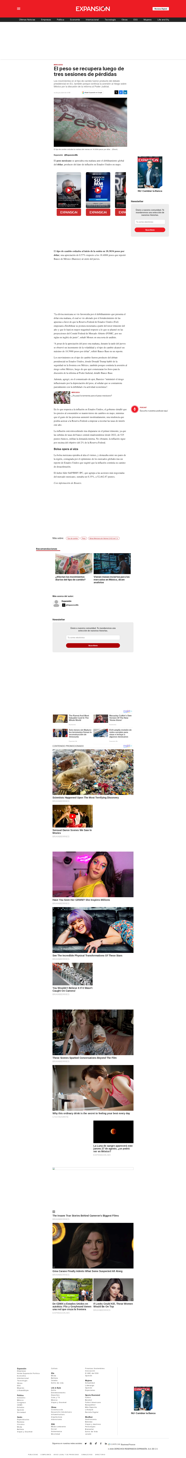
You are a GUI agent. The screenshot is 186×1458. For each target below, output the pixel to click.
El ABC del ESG (92, 1373)
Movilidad (55, 1434)
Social (54, 1429)
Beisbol (88, 1400)
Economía (75, 19)
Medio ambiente (58, 1427)
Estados (20, 1407)
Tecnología (110, 19)
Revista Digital (160, 8)
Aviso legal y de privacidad (66, 1454)
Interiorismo (56, 1419)
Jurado (88, 1434)
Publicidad (33, 1454)
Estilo (53, 1390)
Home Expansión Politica (28, 1373)
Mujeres (148, 19)
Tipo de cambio (72, 538)
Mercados (58, 65)
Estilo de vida (57, 1383)
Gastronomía (91, 1419)
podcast (143, 407)
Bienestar (89, 1429)
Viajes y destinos (93, 1424)
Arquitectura (56, 1417)
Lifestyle (89, 1410)
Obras (124, 19)
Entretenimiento (58, 1393)
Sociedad (21, 1412)
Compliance (45, 1454)
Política (60, 19)
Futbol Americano (93, 1402)
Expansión (66, 601)
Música (54, 1400)
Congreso (21, 1402)
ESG (135, 19)
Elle (52, 1373)
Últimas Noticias (27, 19)
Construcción (57, 1410)
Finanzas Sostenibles (95, 1368)
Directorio (100, 1454)
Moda (19, 1427)
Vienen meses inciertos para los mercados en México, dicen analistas (112, 579)
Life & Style (56, 1388)
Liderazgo (89, 1385)
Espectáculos (23, 1419)
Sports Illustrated (92, 1395)
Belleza (20, 1429)
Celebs (54, 1380)
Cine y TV (55, 1397)
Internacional (92, 19)
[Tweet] (116, 92)
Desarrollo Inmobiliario (61, 1412)
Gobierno (21, 1398)
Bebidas (89, 1422)
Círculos (21, 1424)
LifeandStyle (23, 1390)
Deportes (55, 1395)
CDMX (20, 1405)
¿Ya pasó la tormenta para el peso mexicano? (91, 395)
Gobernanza (56, 1431)
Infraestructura (58, 1414)
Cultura (54, 1368)
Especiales (90, 1390)
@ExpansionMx (71, 155)
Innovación (90, 1371)
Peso (84, 538)
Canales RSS (86, 1454)
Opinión (20, 1410)
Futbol (88, 1397)
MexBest (89, 1417)
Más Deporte (91, 1407)
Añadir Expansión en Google (93, 92)
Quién (19, 1417)
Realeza (20, 1422)
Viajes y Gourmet (25, 1432)
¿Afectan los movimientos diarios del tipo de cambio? (70, 578)
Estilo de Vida (91, 1432)
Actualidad (90, 1383)
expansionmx (87, 1444)
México (20, 1400)
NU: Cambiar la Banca (150, 191)
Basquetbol (90, 1405)
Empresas (46, 19)
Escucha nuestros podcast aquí (154, 410)
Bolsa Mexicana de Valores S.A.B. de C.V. (104, 538)
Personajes (90, 1427)
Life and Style (164, 19)
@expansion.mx (96, 1443)
